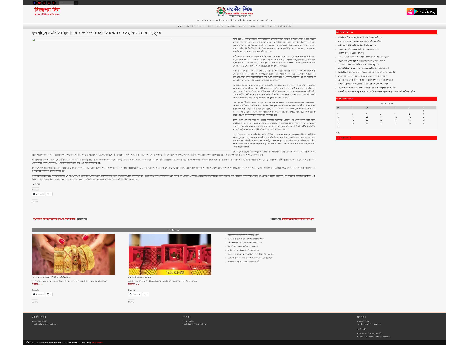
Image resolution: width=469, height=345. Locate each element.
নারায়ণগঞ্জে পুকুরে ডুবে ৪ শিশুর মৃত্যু (351, 53)
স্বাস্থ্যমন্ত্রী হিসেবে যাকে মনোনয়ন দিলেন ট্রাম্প (298, 219)
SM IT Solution (97, 342)
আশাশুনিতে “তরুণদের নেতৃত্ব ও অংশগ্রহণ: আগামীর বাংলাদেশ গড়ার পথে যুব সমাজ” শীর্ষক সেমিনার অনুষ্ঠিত (376, 91)
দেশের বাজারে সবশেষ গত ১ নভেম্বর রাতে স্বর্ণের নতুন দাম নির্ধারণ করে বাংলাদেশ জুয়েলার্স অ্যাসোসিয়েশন (70, 281)
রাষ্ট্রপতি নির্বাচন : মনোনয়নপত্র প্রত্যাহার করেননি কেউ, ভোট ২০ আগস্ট (363, 68)
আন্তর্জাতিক (231, 26)
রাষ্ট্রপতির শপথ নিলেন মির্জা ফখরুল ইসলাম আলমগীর (357, 45)
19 (367, 120)
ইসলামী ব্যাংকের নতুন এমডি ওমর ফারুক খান (243, 246)
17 (338, 120)
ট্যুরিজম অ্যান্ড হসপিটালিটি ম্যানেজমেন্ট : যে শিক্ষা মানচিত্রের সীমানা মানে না (365, 80)
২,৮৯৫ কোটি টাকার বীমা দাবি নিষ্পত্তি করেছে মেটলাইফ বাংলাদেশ (250, 258)
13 (381, 117)
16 (424, 117)
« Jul (338, 132)
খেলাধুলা (242, 26)
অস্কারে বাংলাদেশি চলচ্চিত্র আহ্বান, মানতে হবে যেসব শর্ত (358, 49)
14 (395, 117)
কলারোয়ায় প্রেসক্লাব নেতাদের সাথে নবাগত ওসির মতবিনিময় (360, 41)
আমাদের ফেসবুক (343, 137)
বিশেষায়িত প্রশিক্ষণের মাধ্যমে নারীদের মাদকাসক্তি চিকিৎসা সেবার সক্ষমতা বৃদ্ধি (366, 72)
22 (410, 120)
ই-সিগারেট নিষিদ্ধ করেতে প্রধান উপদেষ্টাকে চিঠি (244, 261)
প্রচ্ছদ (180, 26)
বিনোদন (253, 26)
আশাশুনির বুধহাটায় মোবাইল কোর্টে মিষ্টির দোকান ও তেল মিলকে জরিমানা (364, 83)
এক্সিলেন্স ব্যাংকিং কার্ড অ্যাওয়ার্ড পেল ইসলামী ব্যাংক (245, 242)
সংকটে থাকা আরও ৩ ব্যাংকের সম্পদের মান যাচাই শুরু (246, 239)
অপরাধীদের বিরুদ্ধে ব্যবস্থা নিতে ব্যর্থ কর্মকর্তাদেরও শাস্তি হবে (360, 37)
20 (381, 120)
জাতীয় (210, 26)
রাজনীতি (220, 26)
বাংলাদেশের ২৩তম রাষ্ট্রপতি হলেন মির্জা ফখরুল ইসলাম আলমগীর (361, 60)
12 (367, 117)
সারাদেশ (201, 26)
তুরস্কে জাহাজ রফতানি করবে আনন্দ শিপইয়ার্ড (243, 235)
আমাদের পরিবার (284, 26)
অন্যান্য (270, 26)
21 (395, 120)
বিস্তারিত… (36, 284)
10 (338, 117)
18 (353, 120)
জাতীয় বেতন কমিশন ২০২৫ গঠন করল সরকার (243, 250)
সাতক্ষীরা (189, 26)
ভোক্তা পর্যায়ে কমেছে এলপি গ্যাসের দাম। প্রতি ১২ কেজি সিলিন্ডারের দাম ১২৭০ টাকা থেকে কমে (162, 281)
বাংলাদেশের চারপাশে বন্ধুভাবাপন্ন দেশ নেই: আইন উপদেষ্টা (54, 219)
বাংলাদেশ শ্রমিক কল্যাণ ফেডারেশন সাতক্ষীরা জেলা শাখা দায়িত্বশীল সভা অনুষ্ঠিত (366, 87)
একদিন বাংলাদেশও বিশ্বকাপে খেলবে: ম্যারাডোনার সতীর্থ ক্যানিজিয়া (362, 76)
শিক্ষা (262, 26)
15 (410, 117)
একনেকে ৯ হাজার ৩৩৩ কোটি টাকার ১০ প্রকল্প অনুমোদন (359, 64)
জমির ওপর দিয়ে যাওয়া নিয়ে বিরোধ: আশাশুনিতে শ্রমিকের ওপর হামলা (363, 57)
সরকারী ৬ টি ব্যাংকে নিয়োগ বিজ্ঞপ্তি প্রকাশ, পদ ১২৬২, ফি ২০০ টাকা (250, 254)
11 (353, 117)
